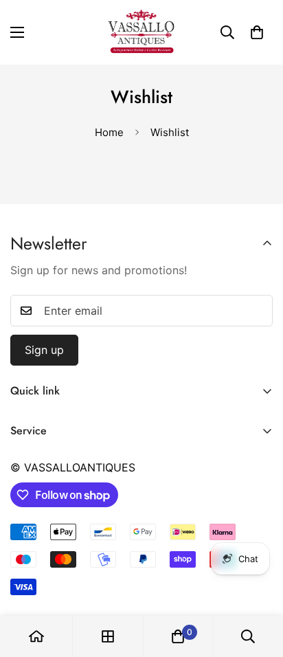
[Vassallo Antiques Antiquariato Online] (141, 32)
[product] (36, 636)
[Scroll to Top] (258, 584)
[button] (257, 32)
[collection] (108, 636)
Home (109, 132)
